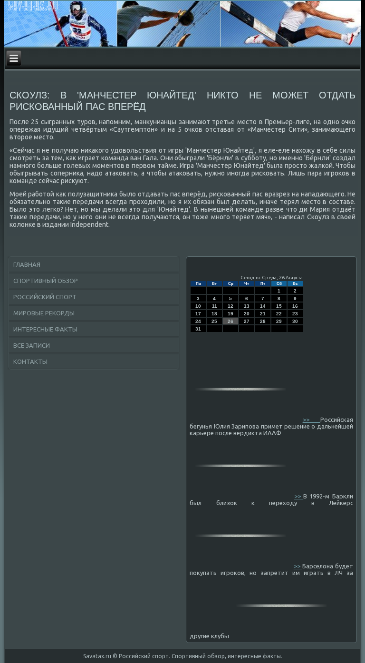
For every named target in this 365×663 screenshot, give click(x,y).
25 (214, 321)
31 (198, 329)
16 (295, 306)
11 (214, 306)
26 (230, 321)
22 (279, 313)
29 (279, 321)
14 (263, 306)
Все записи (31, 345)
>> (311, 419)
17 (198, 313)
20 (247, 313)
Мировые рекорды (44, 313)
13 (247, 306)
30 (295, 321)
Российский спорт (45, 296)
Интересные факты (45, 329)
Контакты (30, 361)
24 (198, 321)
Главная (26, 264)
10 (198, 306)
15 (279, 306)
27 (247, 321)
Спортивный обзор (45, 280)
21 (263, 313)
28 (263, 321)
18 (214, 313)
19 (230, 313)
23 (295, 313)
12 (230, 306)
